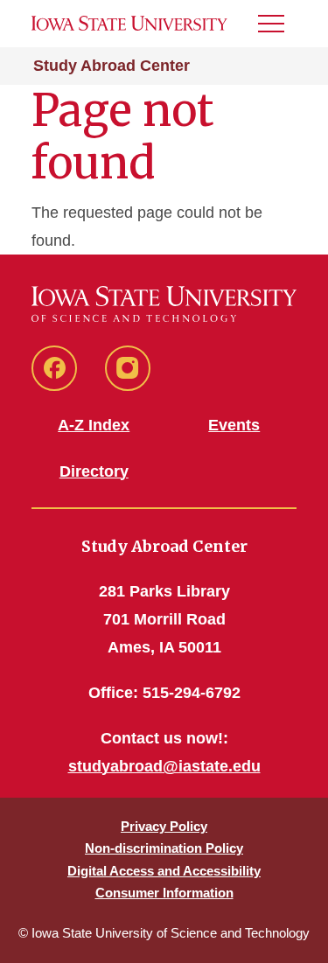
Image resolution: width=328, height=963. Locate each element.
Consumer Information (164, 892)
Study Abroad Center (111, 65)
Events (234, 425)
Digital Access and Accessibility (164, 870)
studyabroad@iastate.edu (164, 766)
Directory (94, 471)
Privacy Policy (164, 826)
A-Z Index (93, 425)
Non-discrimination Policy (164, 848)
